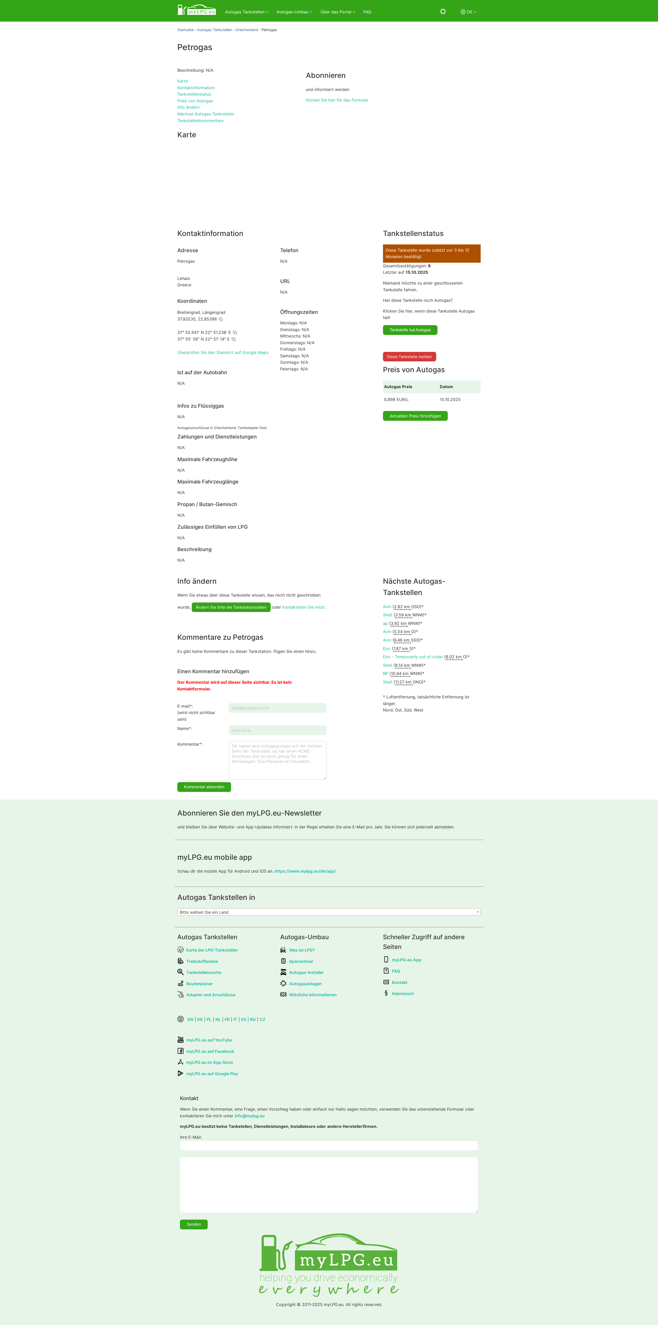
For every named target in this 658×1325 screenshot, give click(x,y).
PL (209, 1019)
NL (218, 1019)
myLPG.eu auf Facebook (210, 1051)
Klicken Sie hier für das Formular (337, 100)
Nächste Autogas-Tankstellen (205, 113)
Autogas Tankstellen (214, 30)
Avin (387, 606)
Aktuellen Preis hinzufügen (415, 415)
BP (385, 673)
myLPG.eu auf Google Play (212, 1073)
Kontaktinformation (196, 87)
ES (243, 1019)
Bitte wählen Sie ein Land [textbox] (204, 912)
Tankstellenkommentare (200, 120)
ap (385, 623)
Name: (184, 728)
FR (227, 1019)
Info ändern (188, 107)
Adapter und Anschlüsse (210, 994)
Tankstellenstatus (194, 94)
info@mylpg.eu (250, 1115)
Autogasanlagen (305, 983)
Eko (386, 648)
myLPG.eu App (406, 959)
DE (200, 1019)
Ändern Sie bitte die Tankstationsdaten (231, 607)
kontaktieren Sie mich (303, 607)
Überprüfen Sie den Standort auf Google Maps (222, 352)
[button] (220, 319)
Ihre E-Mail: (191, 1137)
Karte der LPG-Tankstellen (212, 950)
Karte (182, 81)
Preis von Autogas (195, 100)
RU (253, 1019)
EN (190, 1019)
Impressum (403, 993)
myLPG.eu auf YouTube (209, 1040)
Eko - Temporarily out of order (413, 656)
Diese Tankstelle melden (409, 356)
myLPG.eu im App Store (209, 1062)
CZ (262, 1019)
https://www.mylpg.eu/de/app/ (305, 871)
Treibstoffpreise (202, 961)
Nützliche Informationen (313, 994)
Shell (387, 614)
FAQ (367, 11)
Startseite (185, 30)
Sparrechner (301, 961)
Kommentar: (190, 744)
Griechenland (246, 30)
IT (235, 1019)
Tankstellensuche (203, 972)
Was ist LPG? (302, 950)
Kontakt (399, 982)
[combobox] (329, 912)
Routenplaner (199, 983)
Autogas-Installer (306, 972)
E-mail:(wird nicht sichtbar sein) (196, 712)
